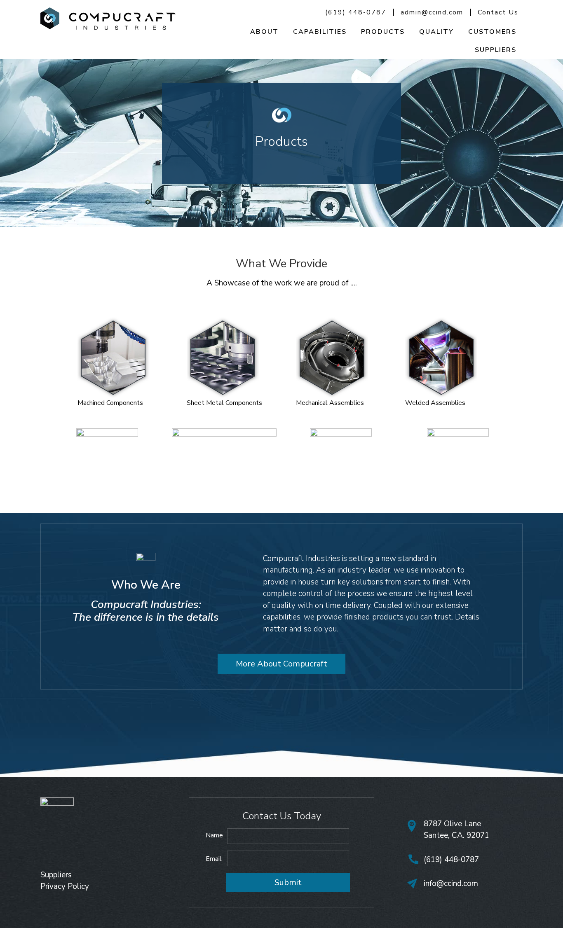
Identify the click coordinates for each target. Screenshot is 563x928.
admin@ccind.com (432, 12)
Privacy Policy (64, 886)
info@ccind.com (451, 883)
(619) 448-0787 (355, 12)
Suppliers (56, 875)
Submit (288, 882)
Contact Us (498, 12)
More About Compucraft (281, 663)
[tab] (115, 358)
